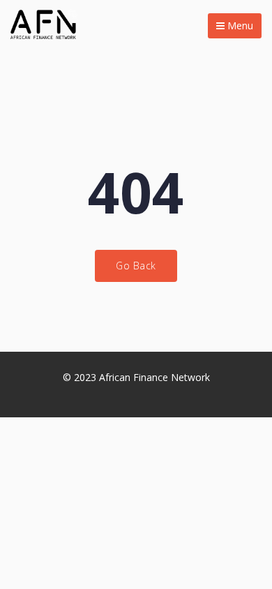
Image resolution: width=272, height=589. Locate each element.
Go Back (136, 265)
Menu (239, 25)
